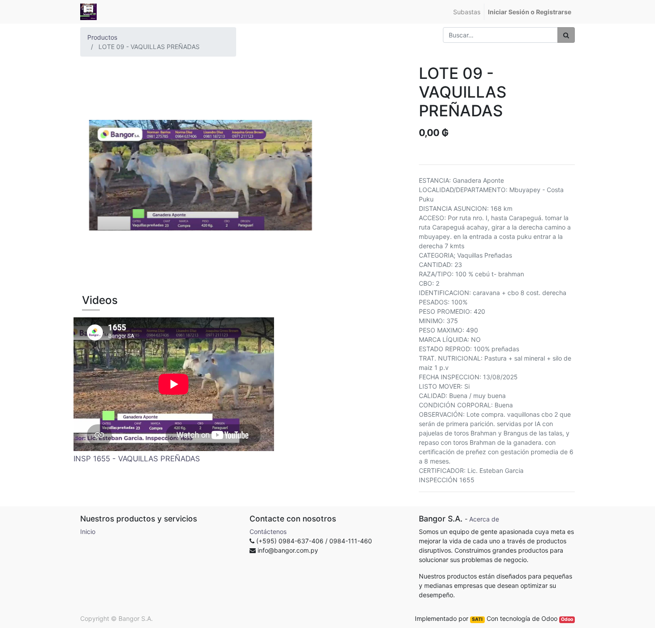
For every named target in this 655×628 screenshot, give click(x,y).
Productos (102, 37)
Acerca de (484, 519)
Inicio (87, 531)
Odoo (567, 619)
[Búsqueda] (566, 35)
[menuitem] (467, 12)
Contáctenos (268, 531)
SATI (477, 619)
